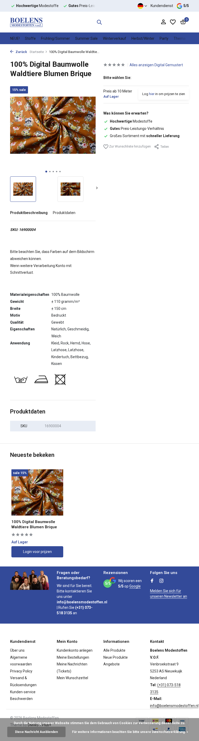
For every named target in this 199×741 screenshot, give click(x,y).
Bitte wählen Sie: (117, 78)
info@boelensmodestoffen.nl (174, 706)
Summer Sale (86, 38)
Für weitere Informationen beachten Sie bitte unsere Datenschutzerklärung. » (130, 732)
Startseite (37, 52)
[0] (182, 22)
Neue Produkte (115, 657)
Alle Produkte (114, 650)
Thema (180, 38)
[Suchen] (99, 22)
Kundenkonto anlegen (75, 650)
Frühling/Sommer (55, 38)
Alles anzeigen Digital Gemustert (156, 65)
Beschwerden (21, 699)
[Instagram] (161, 581)
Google (135, 586)
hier (151, 94)
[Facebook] (152, 581)
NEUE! (15, 38)
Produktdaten (64, 213)
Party (164, 38)
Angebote (111, 664)
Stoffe (30, 38)
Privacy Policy (21, 671)
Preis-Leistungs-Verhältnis (137, 128)
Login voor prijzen (37, 552)
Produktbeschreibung (29, 213)
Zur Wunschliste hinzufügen (129, 146)
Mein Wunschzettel (72, 678)
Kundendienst (162, 6)
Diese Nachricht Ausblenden (36, 732)
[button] (46, 171)
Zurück (21, 52)
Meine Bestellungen (73, 657)
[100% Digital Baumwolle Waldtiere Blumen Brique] (37, 492)
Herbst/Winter (142, 38)
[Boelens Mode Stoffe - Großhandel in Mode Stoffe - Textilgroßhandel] (26, 22)
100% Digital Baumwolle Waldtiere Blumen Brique (34, 524)
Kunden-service (22, 692)
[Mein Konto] (163, 22)
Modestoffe (131, 121)
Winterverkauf (114, 38)
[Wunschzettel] (173, 22)
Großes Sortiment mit (145, 136)
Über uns (17, 650)
